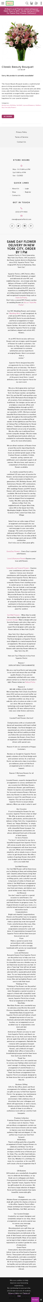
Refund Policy (30, 682)
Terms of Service (21, 137)
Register (28, 192)
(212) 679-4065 (21, 212)
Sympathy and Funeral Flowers (18, 568)
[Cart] (32, 3)
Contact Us (21, 142)
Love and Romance (29, 105)
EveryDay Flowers (14, 551)
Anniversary (6, 105)
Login (27, 189)
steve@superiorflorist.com (21, 219)
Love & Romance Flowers (16, 558)
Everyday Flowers (10, 107)
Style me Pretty (21, 298)
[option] (21, 41)
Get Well (19, 105)
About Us (15, 189)
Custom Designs (12, 620)
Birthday (13, 105)
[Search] (27, 3)
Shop (14, 192)
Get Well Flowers (13, 615)
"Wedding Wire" (14, 313)
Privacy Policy (21, 132)
